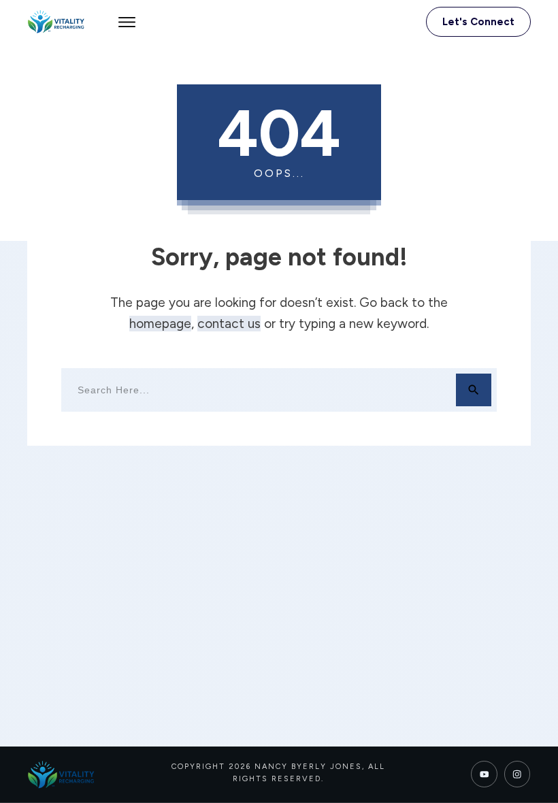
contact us (229, 323)
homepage (160, 323)
